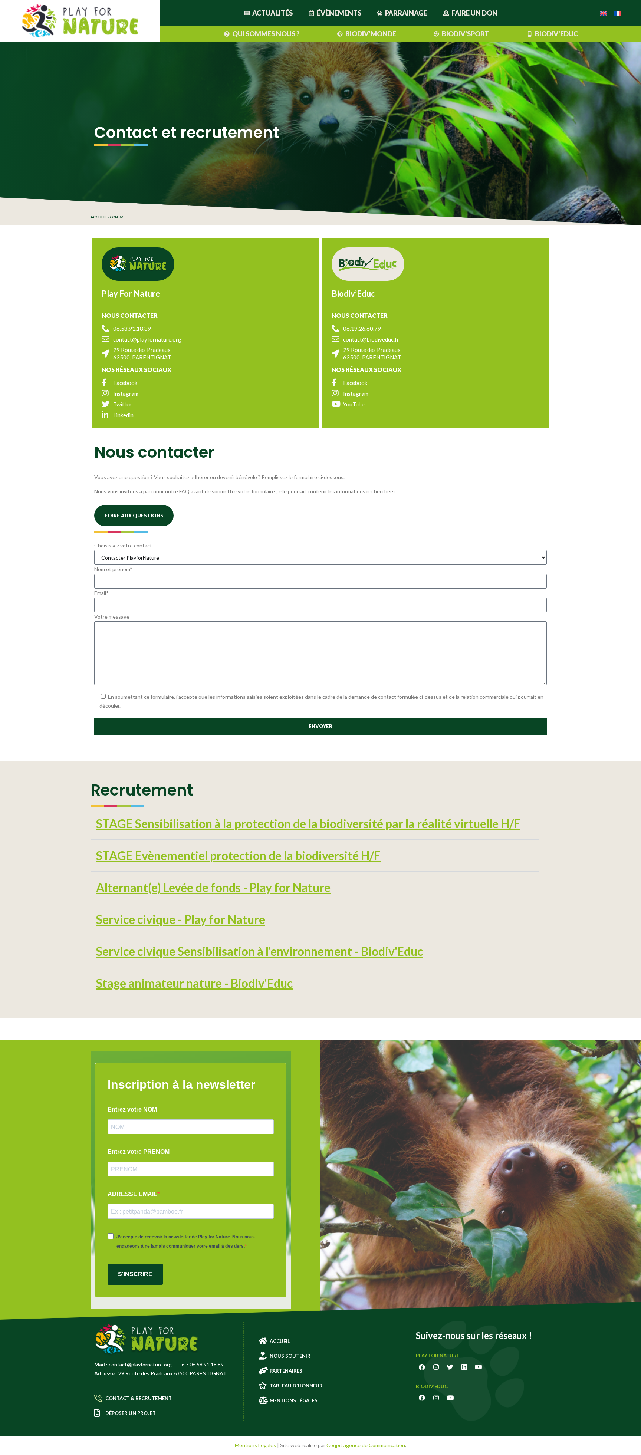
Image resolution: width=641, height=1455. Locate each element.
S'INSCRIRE (135, 1274)
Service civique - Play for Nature (180, 919)
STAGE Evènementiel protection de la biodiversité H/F (238, 855)
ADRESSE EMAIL (132, 1194)
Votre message (111, 616)
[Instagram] (436, 1366)
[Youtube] (478, 1366)
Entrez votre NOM (132, 1109)
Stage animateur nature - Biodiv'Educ (194, 983)
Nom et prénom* (113, 569)
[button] (134, 515)
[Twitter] (450, 1366)
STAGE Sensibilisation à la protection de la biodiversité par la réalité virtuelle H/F (308, 823)
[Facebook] (422, 1366)
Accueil (98, 217)
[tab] (315, 824)
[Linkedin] (464, 1366)
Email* (101, 593)
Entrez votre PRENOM (139, 1152)
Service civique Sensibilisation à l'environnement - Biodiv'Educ (259, 951)
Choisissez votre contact (123, 545)
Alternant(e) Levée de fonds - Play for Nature (213, 887)
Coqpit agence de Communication (365, 1445)
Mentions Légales (255, 1445)
